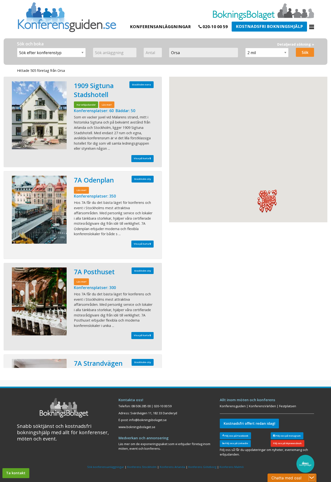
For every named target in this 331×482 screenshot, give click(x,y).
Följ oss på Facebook (236, 435)
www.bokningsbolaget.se (136, 427)
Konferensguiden (233, 406)
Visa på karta (142, 158)
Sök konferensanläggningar (105, 467)
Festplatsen (287, 406)
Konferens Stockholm (142, 467)
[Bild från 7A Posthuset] (39, 301)
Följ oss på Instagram (288, 435)
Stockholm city (142, 179)
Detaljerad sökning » (295, 44)
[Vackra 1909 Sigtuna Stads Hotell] (39, 115)
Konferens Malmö (232, 467)
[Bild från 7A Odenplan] (39, 210)
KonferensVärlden (262, 406)
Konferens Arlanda (172, 467)
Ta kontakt (15, 473)
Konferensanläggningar (160, 26)
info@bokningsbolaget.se (148, 420)
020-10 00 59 (215, 26)
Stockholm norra (141, 84)
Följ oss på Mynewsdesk (287, 443)
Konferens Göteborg (202, 467)
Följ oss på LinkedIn (236, 443)
